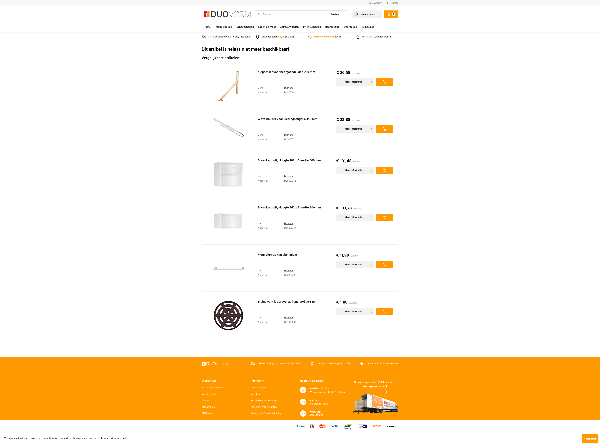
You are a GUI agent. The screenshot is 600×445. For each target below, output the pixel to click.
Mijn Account (209, 394)
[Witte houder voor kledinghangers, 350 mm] (228, 130)
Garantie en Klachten (213, 388)
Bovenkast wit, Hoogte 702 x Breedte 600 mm (289, 161)
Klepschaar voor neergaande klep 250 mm (286, 73)
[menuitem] (375, 3)
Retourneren (208, 407)
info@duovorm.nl (318, 404)
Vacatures (256, 394)
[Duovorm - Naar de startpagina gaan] (227, 14)
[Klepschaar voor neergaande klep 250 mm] (228, 86)
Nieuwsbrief (375, 3)
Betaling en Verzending (263, 401)
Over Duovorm (258, 388)
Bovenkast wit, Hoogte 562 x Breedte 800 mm (289, 208)
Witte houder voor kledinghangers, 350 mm (287, 120)
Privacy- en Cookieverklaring (266, 413)
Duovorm (288, 88)
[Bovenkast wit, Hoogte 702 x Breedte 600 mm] (228, 174)
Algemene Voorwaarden (264, 407)
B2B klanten (392, 3)
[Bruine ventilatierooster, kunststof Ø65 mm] (228, 315)
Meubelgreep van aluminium (277, 255)
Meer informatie (353, 82)
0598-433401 (316, 415)
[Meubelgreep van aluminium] (228, 268)
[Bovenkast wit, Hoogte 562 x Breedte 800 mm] (228, 221)
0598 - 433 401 (321, 389)
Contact (206, 401)
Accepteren (590, 439)
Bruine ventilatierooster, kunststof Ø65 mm (287, 302)
